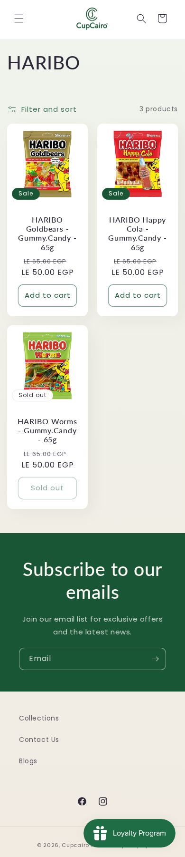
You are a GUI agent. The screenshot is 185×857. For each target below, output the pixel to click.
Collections (39, 718)
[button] (19, 18)
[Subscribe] (155, 659)
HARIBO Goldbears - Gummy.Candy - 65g (47, 233)
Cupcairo (75, 845)
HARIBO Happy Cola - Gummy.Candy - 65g (137, 233)
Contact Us (39, 739)
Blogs (28, 761)
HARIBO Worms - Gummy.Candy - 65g (47, 430)
